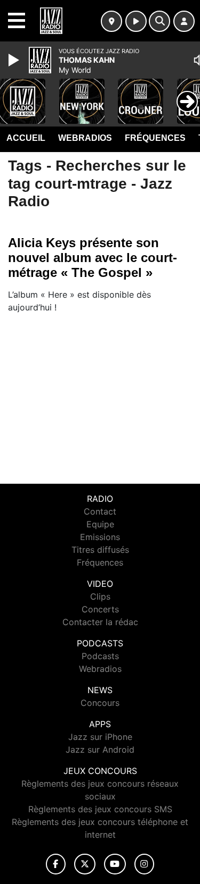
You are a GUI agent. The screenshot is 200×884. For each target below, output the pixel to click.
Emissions (100, 537)
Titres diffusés (100, 549)
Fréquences (155, 137)
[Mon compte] (184, 21)
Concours (100, 702)
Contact (100, 511)
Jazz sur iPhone (100, 736)
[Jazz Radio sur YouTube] (115, 864)
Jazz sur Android (100, 749)
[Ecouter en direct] (136, 21)
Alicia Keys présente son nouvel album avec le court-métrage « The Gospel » (92, 257)
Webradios (85, 137)
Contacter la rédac (100, 622)
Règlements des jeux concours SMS (100, 809)
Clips (100, 596)
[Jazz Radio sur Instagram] (144, 864)
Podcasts (100, 656)
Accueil (25, 137)
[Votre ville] (111, 21)
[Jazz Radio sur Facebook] (56, 864)
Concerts (100, 609)
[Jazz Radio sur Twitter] (84, 864)
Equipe (100, 524)
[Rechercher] (159, 21)
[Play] (15, 60)
